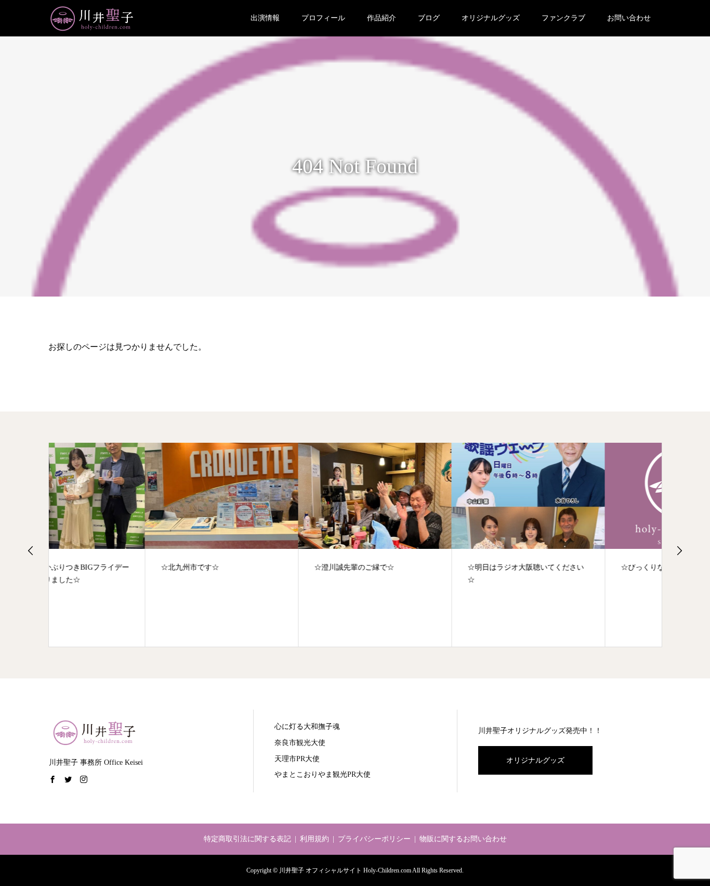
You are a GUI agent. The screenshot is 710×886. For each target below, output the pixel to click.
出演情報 (265, 18)
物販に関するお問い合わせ (463, 839)
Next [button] (679, 550)
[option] (125, 545)
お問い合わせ (629, 18)
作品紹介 (381, 18)
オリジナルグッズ (491, 18)
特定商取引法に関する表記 (247, 839)
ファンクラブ (563, 18)
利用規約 (314, 839)
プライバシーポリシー (374, 839)
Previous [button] (30, 550)
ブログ (429, 18)
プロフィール (323, 18)
